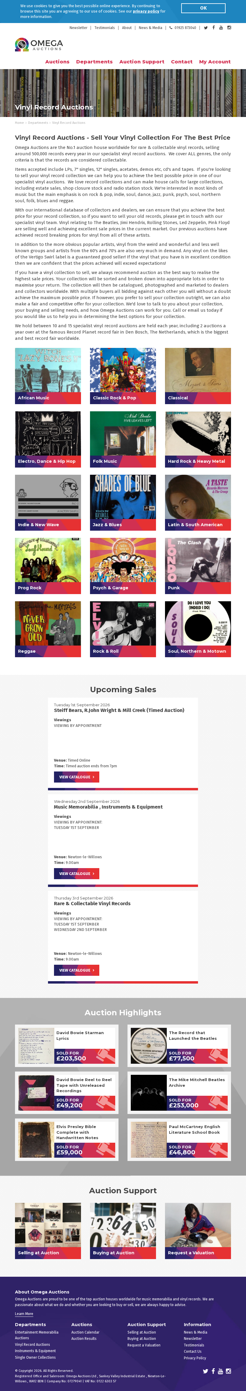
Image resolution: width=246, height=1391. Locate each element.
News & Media (150, 28)
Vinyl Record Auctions (32, 1345)
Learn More (24, 1314)
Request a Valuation (144, 1345)
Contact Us (193, 1351)
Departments (38, 123)
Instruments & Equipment (35, 1351)
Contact (182, 62)
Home (19, 123)
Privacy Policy (195, 1358)
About (127, 28)
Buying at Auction (142, 1339)
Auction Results (84, 1339)
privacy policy (146, 11)
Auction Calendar (85, 1332)
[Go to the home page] (39, 44)
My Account (215, 62)
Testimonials (104, 28)
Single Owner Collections (35, 1357)
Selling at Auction (142, 1332)
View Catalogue (74, 777)
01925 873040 (185, 28)
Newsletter (78, 28)
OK (203, 8)
